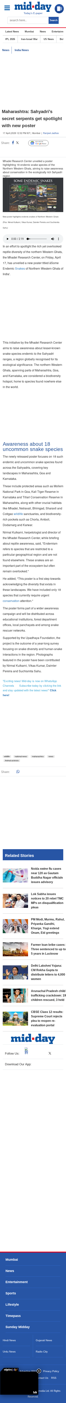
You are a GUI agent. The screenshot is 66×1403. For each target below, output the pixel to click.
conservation (11, 601)
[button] (9, 8)
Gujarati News (44, 1340)
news (51, 756)
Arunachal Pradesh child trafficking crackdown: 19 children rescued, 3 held (48, 995)
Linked (23, 143)
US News (49, 39)
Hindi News (9, 1340)
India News (22, 50)
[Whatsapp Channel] (28, 150)
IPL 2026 (10, 39)
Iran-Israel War (29, 39)
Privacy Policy (51, 1371)
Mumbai (29, 31)
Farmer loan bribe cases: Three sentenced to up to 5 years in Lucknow (48, 949)
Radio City (42, 1351)
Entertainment (17, 1282)
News (43, 31)
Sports (11, 1293)
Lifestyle (12, 1304)
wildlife (19, 514)
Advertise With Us (30, 1371)
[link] (9, 1370)
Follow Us (41, 143)
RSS (53, 1377)
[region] (33, 81)
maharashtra (37, 756)
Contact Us (41, 1377)
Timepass (13, 1316)
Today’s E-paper (33, 13)
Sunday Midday (18, 1327)
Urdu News (9, 1351)
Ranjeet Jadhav (51, 133)
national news (21, 756)
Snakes (20, 268)
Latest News (12, 31)
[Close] (39, 1371)
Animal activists (12, 760)
